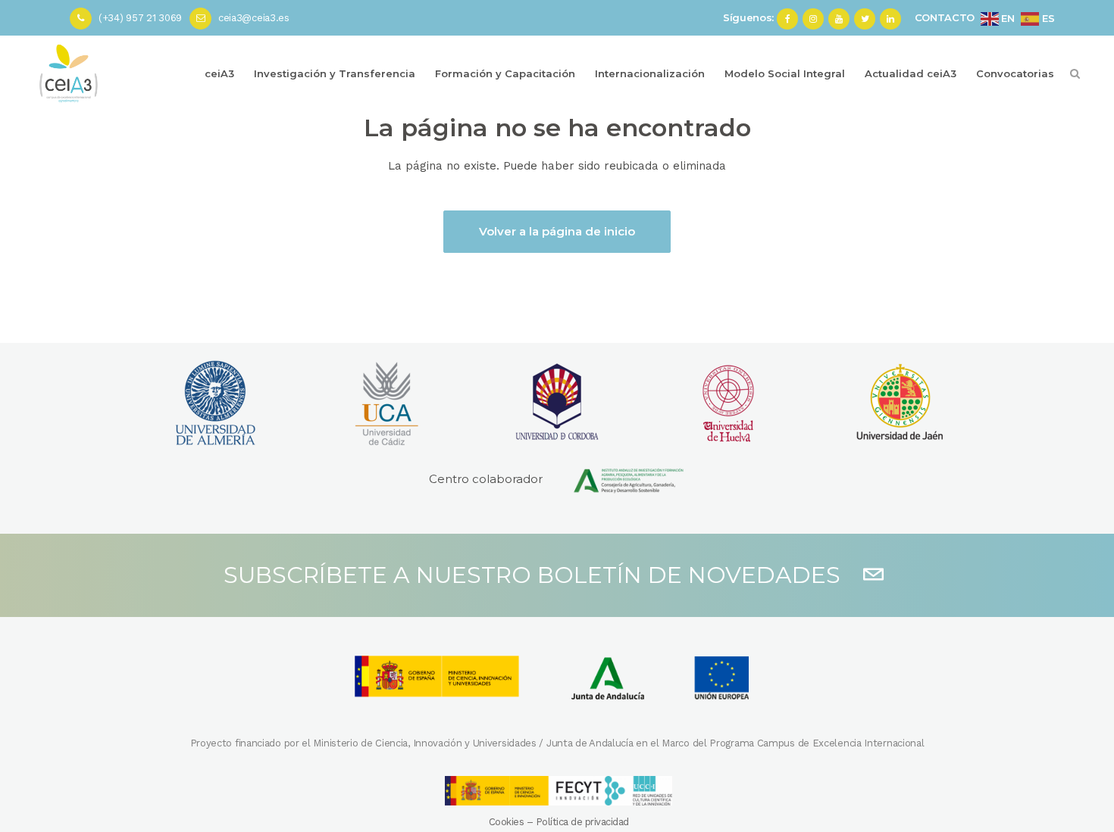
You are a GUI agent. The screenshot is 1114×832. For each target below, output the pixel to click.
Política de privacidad (582, 821)
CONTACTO (945, 17)
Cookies (506, 821)
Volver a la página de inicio (557, 231)
